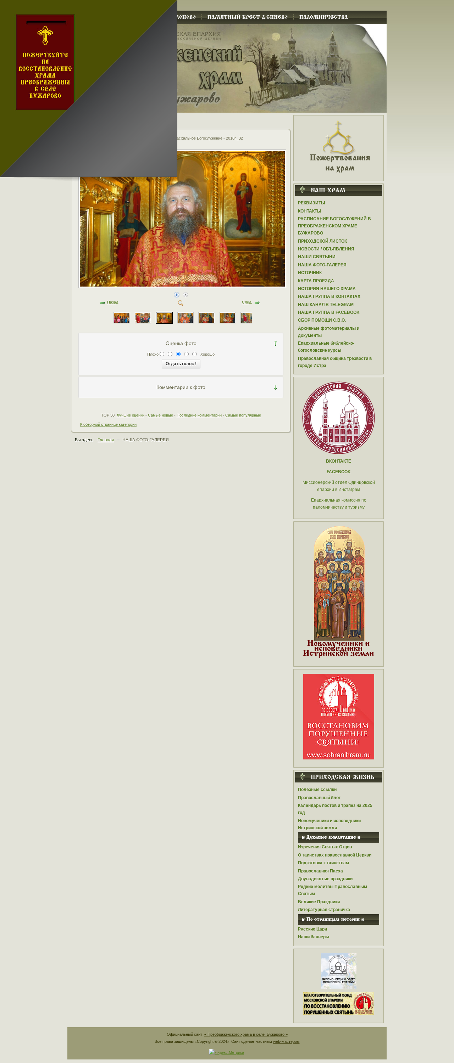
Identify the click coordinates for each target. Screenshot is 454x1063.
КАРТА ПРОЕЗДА (316, 280)
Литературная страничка (324, 909)
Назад (112, 302)
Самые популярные (243, 415)
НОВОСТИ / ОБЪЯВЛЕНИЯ (326, 249)
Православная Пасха (320, 871)
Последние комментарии (199, 415)
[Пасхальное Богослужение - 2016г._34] (122, 317)
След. (247, 302)
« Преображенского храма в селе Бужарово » (246, 1034)
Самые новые (160, 415)
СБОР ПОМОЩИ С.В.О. (322, 320)
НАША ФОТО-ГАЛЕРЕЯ (322, 264)
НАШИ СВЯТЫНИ (317, 256)
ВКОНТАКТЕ (338, 461)
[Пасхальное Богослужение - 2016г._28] (248, 317)
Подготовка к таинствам (323, 862)
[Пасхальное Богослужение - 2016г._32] (182, 286)
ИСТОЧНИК (310, 272)
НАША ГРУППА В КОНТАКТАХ (329, 296)
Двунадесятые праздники (325, 878)
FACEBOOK (339, 471)
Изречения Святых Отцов (325, 846)
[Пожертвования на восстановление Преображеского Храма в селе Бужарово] (338, 145)
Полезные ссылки (317, 789)
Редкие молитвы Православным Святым (332, 890)
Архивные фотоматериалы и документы (328, 332)
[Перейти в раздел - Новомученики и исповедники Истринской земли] (338, 592)
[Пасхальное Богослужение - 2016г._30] (206, 317)
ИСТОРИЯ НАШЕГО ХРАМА (327, 288)
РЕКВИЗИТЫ (311, 202)
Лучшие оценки (130, 415)
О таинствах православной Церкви (334, 855)
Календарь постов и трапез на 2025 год (335, 809)
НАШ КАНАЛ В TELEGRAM (326, 304)
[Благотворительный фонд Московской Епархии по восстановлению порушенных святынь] (338, 716)
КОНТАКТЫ (309, 211)
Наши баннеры (313, 936)
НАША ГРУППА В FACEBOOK (329, 312)
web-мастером (286, 1041)
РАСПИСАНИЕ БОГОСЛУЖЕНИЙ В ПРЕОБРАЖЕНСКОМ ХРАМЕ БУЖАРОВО (334, 226)
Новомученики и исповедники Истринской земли (329, 824)
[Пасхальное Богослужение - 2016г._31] (185, 317)
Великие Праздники (319, 901)
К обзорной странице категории (108, 424)
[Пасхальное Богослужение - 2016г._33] (143, 317)
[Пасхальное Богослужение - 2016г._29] (228, 317)
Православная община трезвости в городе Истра (335, 362)
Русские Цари (312, 929)
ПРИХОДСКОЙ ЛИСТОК (322, 241)
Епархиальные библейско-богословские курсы (326, 347)
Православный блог (319, 797)
